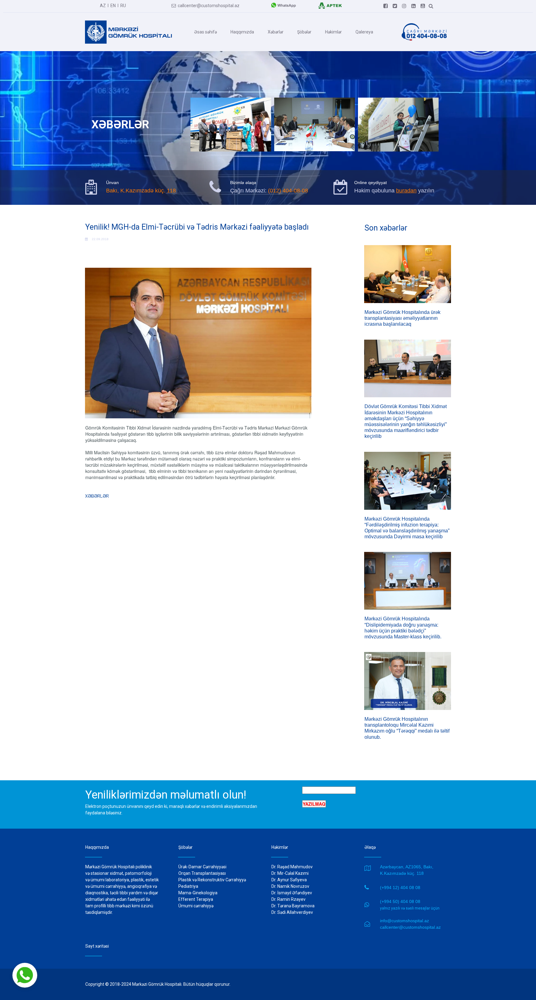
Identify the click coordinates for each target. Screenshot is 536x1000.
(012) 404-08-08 (288, 190)
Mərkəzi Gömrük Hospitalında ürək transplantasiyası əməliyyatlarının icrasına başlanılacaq (402, 318)
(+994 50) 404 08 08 (400, 901)
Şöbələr (304, 31)
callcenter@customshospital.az (205, 5)
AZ (103, 5)
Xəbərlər (276, 31)
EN (113, 5)
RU (123, 5)
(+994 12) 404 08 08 (400, 887)
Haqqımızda (242, 31)
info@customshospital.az (404, 920)
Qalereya (364, 31)
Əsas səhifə (205, 31)
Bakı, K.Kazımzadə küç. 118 (141, 190)
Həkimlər (333, 31)
